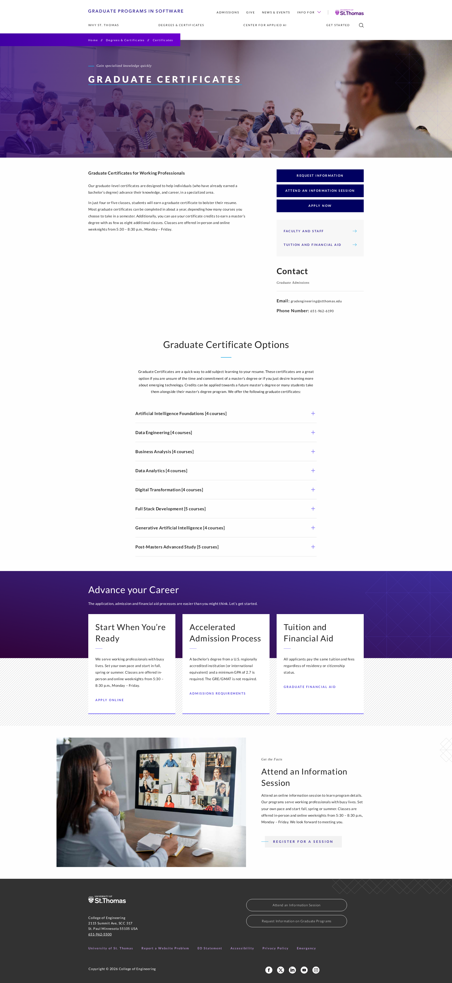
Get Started (338, 25)
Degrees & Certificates (181, 25)
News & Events (276, 12)
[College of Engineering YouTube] (304, 970)
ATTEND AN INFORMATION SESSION (320, 190)
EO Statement (210, 948)
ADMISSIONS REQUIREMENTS (218, 693)
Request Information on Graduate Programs (296, 921)
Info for (306, 12)
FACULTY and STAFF (304, 231)
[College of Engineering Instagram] (315, 970)
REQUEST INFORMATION (320, 175)
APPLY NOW (320, 206)
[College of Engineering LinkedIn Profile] (292, 970)
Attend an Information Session (297, 905)
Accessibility (242, 948)
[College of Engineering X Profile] (280, 970)
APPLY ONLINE (109, 700)
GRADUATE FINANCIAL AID (310, 687)
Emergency (306, 948)
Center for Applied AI (265, 25)
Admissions (228, 12)
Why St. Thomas (103, 25)
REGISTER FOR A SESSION (303, 841)
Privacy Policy (275, 948)
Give (250, 12)
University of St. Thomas (110, 948)
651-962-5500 (100, 934)
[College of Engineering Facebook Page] (268, 970)
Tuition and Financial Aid (313, 245)
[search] (361, 25)
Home (93, 40)
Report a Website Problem (165, 948)
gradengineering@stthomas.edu (316, 301)
